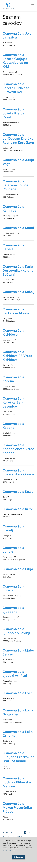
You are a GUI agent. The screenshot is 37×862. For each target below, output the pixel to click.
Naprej (20, 836)
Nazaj (5, 832)
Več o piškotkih (9, 850)
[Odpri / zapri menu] (32, 4)
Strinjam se (18, 857)
